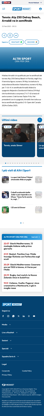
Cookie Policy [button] (27, 371)
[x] (18, 316)
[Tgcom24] (6, 2)
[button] (22, 9)
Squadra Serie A (8, 356)
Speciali (5, 348)
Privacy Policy (7, 375)
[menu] (3, 9)
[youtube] (34, 316)
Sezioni (5, 340)
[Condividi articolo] (4, 35)
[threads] (29, 316)
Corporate (6, 371)
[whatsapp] (13, 316)
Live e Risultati (8, 332)
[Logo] (22, 9)
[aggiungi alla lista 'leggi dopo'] (10, 35)
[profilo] (40, 9)
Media (4, 324)
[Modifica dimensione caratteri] (16, 35)
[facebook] (3, 316)
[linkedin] (24, 316)
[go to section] (39, 120)
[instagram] (8, 316)
